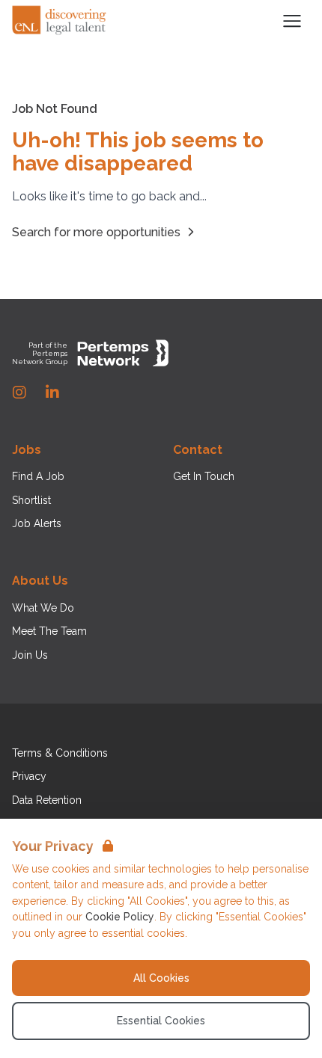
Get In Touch (203, 476)
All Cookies (161, 978)
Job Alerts (36, 523)
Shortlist (31, 500)
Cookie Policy (119, 917)
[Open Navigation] (292, 21)
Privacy (29, 776)
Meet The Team (49, 631)
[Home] (60, 20)
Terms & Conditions (60, 753)
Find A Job (38, 476)
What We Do (43, 608)
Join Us (30, 655)
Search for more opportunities (96, 232)
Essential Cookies (161, 1021)
